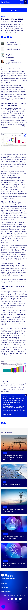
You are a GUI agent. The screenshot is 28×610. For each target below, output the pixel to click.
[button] (21, 2)
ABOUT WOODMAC (6, 591)
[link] (14, 576)
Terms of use (6, 595)
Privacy (11, 595)
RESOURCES (4, 587)
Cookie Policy (22, 595)
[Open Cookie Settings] (3, 607)
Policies (16, 595)
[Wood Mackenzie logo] (5, 2)
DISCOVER (4, 583)
